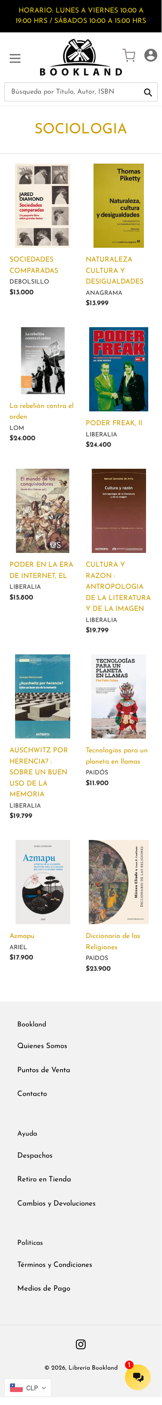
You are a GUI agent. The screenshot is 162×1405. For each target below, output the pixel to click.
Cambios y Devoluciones (56, 1203)
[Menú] (15, 57)
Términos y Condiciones (54, 1265)
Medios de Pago (43, 1288)
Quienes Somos (42, 1046)
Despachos (35, 1155)
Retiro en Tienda (44, 1179)
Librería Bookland (93, 1368)
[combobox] (81, 91)
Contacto (32, 1094)
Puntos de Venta (43, 1070)
